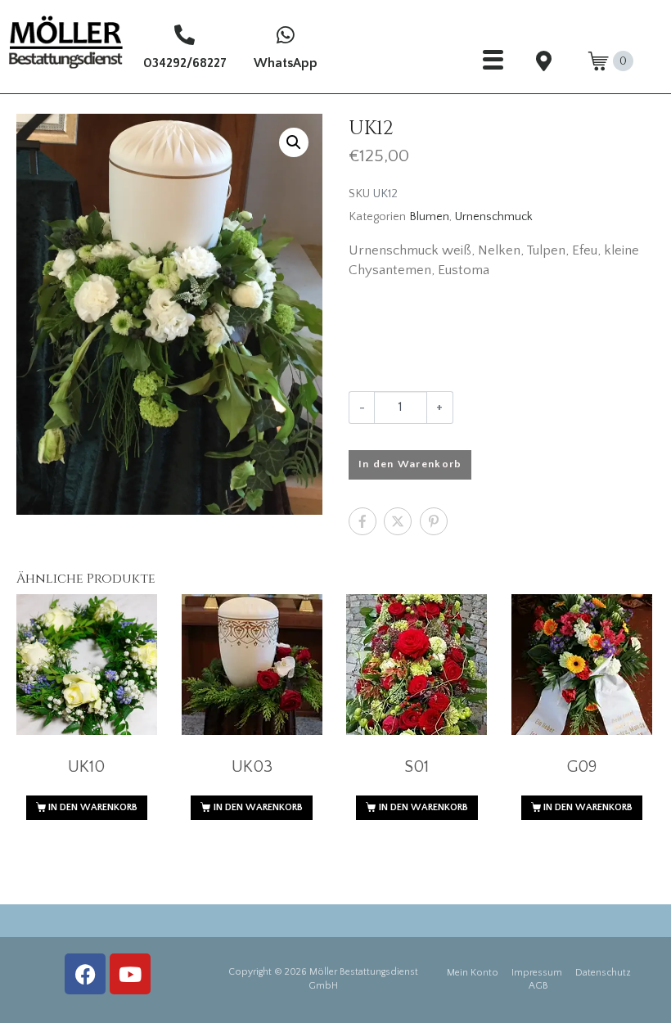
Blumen (429, 216)
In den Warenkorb (410, 464)
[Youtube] (130, 973)
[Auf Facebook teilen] (362, 521)
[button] (293, 142)
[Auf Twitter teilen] (398, 521)
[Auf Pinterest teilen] (434, 521)
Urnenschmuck (494, 216)
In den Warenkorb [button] (92, 807)
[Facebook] (85, 973)
